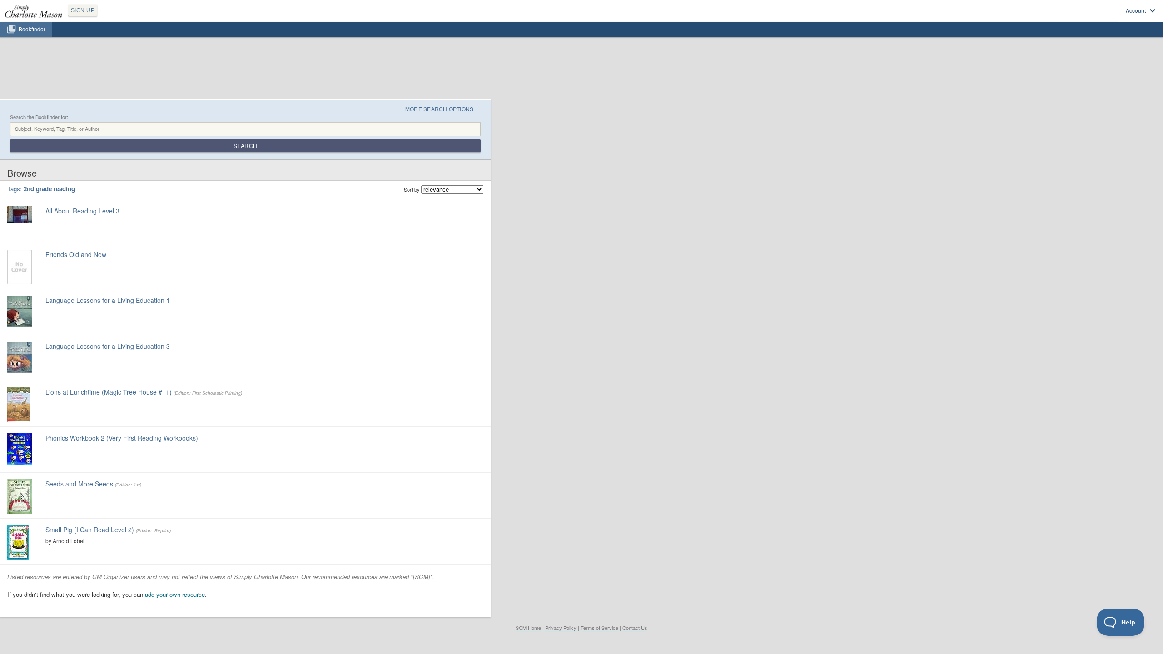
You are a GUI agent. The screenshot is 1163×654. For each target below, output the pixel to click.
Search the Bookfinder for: (39, 117)
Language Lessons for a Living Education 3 (107, 346)
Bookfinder (32, 29)
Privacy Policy (561, 627)
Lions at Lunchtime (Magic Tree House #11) (108, 391)
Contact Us (634, 627)
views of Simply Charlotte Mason (254, 576)
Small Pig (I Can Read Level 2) (89, 529)
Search (245, 145)
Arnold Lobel (68, 541)
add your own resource (175, 594)
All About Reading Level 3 (82, 210)
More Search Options (439, 109)
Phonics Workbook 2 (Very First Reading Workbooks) (121, 437)
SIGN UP (82, 10)
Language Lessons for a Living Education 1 (107, 300)
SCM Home (528, 627)
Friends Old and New (75, 254)
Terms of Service (599, 627)
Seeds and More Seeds (79, 483)
